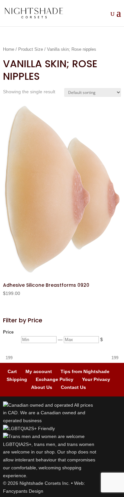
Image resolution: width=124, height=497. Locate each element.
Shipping (17, 379)
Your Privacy (96, 379)
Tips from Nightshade (85, 371)
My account (38, 371)
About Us (41, 387)
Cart (12, 371)
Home (8, 49)
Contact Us (73, 387)
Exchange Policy (54, 379)
